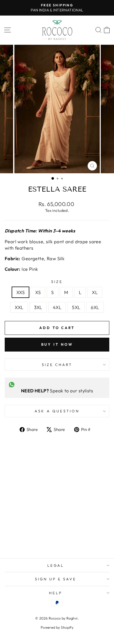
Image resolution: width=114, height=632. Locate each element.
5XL (76, 307)
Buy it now (57, 344)
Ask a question (57, 411)
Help (55, 593)
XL (95, 292)
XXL (19, 307)
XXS (20, 292)
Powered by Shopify (57, 627)
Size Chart (57, 364)
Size (57, 281)
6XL (95, 307)
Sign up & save (56, 579)
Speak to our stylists (57, 390)
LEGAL (55, 565)
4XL (57, 307)
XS (38, 292)
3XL (38, 307)
